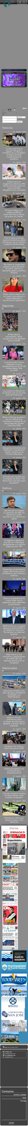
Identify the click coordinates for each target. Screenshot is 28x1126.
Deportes (8, 306)
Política (6, 488)
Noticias (7, 128)
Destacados (9, 668)
